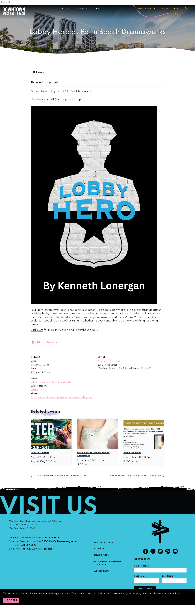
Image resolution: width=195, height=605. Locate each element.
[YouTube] (175, 553)
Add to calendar (45, 343)
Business (82, 8)
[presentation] (51, 434)
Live (98, 8)
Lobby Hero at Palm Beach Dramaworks (51, 382)
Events (166, 9)
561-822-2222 (28, 545)
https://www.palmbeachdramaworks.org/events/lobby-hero (62, 398)
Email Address (142, 566)
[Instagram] (167, 553)
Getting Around (147, 9)
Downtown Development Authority (108, 563)
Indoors (34, 390)
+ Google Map (146, 368)
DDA (176, 9)
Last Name (168, 576)
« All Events (37, 72)
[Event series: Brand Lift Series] (137, 461)
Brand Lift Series (132, 453)
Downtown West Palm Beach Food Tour (60, 476)
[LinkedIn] (153, 553)
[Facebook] (145, 553)
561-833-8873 (52, 538)
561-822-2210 (30, 549)
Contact (99, 549)
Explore (64, 8)
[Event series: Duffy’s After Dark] (58, 461)
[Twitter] (160, 553)
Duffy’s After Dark (40, 453)
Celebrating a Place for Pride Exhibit (136, 476)
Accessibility (101, 571)
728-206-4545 (50, 541)
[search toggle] (186, 8)
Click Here (37, 330)
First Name (140, 576)
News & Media (102, 555)
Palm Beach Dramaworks (110, 361)
